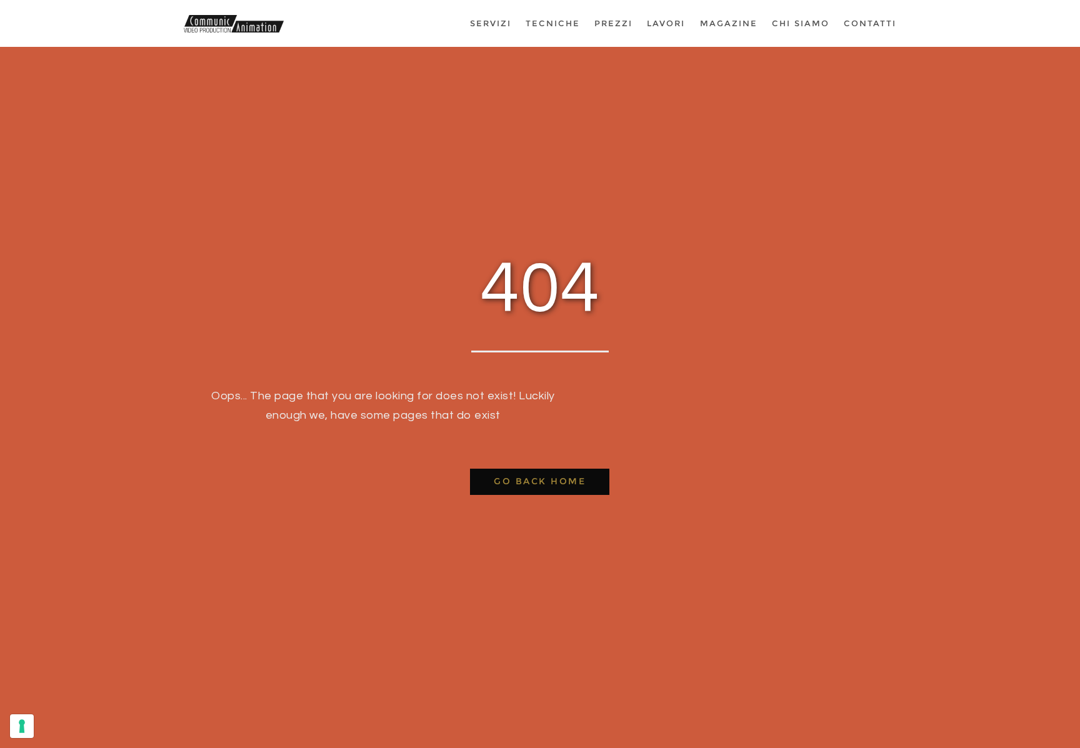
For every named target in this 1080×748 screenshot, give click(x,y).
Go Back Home (540, 481)
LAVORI (666, 23)
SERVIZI (490, 23)
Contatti (870, 23)
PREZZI (613, 23)
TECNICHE (553, 23)
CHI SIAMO (800, 23)
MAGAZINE (729, 23)
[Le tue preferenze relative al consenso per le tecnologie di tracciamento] (22, 726)
